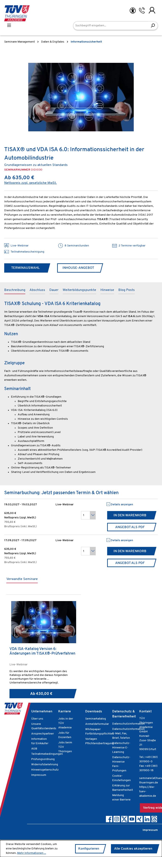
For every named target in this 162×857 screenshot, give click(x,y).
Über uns (37, 718)
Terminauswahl (25, 268)
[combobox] (110, 25)
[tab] (14, 290)
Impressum (38, 775)
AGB (34, 748)
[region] (81, 97)
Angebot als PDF (130, 527)
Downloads (93, 711)
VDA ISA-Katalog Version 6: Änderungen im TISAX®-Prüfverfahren (42, 651)
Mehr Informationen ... (31, 853)
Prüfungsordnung (43, 759)
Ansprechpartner (42, 733)
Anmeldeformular (97, 724)
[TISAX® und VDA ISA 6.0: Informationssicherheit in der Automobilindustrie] (81, 97)
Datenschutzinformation (128, 723)
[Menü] (9, 25)
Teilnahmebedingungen (47, 754)
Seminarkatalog (95, 718)
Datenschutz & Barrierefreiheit (124, 714)
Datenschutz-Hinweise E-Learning (121, 748)
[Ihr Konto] (152, 10)
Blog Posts (126, 290)
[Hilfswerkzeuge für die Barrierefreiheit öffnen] (132, 10)
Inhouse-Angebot (78, 268)
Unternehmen (41, 711)
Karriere (64, 711)
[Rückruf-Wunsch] (142, 10)
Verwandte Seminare (22, 579)
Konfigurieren (88, 848)
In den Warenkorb (129, 515)
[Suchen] (153, 25)
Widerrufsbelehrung (44, 764)
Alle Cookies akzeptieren (133, 848)
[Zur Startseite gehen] (17, 13)
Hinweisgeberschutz (45, 769)
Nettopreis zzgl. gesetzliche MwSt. (30, 183)
